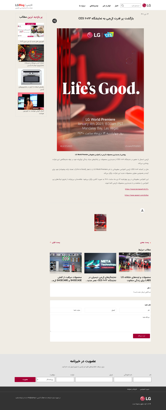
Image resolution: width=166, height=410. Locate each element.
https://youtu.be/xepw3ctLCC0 (136, 189)
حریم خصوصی (144, 389)
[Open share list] (54, 21)
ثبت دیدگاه (141, 336)
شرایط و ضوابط (132, 389)
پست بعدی (144, 242)
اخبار (116, 5)
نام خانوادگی (128, 375)
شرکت (72, 375)
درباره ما (82, 5)
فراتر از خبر (106, 5)
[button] (123, 5)
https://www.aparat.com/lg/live (136, 195)
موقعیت (52, 375)
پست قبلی (56, 242)
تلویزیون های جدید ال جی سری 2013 (32, 41)
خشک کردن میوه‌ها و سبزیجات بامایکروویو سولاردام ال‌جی (34, 64)
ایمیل (111, 375)
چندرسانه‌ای (94, 5)
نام (150, 375)
